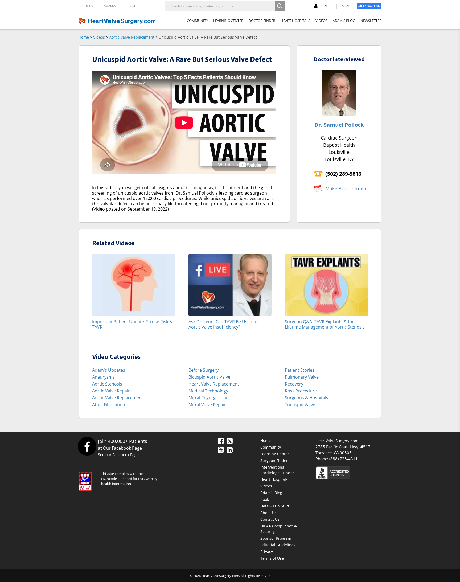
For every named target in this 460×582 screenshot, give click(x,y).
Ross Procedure (301, 391)
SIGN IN (347, 6)
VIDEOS (321, 20)
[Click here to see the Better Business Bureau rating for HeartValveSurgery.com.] (361, 472)
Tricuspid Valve (300, 404)
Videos (99, 37)
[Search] (280, 6)
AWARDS (110, 6)
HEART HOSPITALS (295, 20)
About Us (268, 512)
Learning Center (274, 453)
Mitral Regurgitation (208, 397)
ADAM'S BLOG (344, 20)
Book (264, 499)
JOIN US (326, 6)
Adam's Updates (108, 370)
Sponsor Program (275, 538)
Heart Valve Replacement (213, 384)
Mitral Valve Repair (207, 404)
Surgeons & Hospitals (306, 397)
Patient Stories (299, 370)
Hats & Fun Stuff (274, 506)
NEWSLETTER (370, 20)
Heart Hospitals (274, 479)
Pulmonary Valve (302, 377)
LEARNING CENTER (228, 20)
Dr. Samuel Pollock (339, 124)
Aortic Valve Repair (111, 391)
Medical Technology (208, 391)
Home (84, 37)
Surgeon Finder (274, 460)
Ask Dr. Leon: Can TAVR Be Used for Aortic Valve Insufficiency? (223, 324)
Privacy (266, 551)
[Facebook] (87, 446)
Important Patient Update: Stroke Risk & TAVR (132, 324)
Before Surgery (203, 370)
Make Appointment (346, 188)
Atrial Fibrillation (108, 404)
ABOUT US (86, 6)
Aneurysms (103, 377)
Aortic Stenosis (107, 384)
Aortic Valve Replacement (131, 37)
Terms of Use (272, 558)
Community (270, 447)
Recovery (294, 384)
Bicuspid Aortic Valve (209, 377)
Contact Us (270, 519)
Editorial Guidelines (277, 544)
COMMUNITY (197, 20)
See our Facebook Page (118, 454)
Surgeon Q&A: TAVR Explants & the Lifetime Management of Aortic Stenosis (325, 324)
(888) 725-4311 (343, 458)
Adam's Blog (271, 492)
